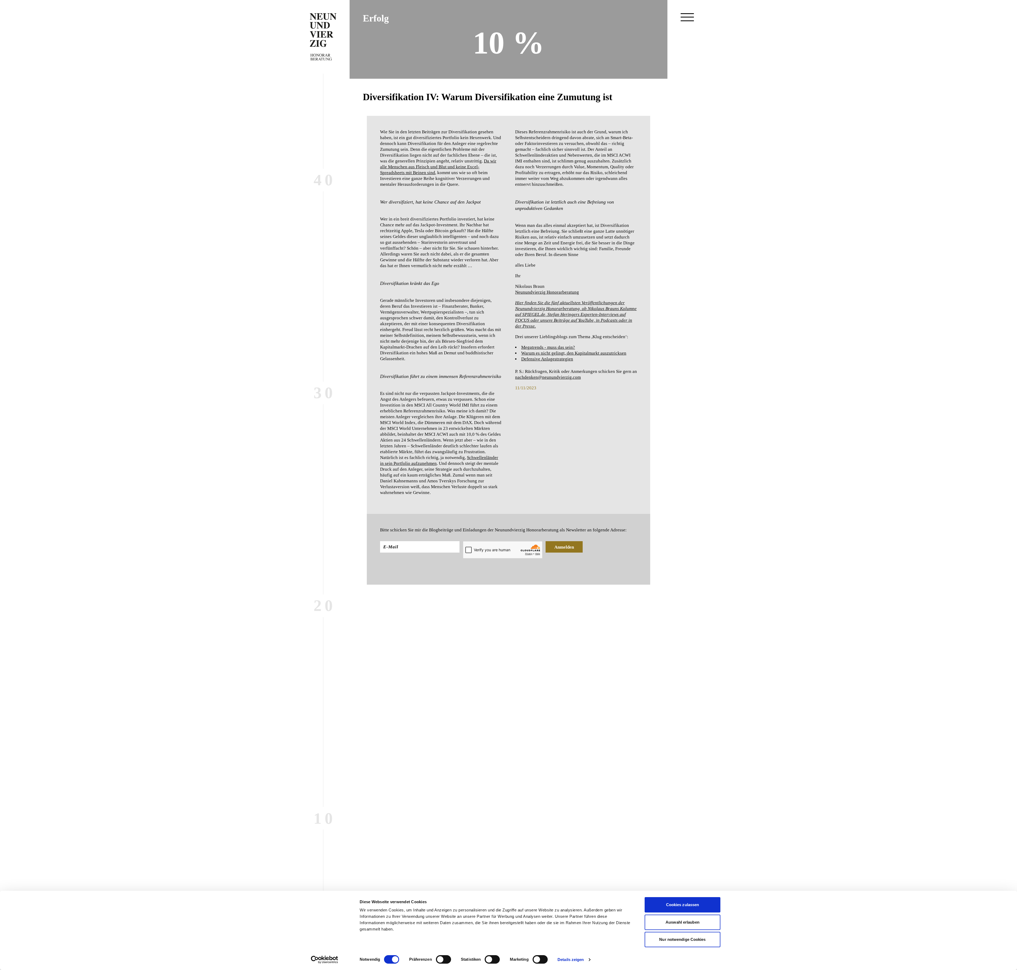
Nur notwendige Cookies (682, 939)
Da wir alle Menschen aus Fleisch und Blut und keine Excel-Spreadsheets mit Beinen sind (438, 166)
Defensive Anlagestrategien (547, 358)
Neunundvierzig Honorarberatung (547, 292)
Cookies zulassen (682, 904)
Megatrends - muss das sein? (548, 347)
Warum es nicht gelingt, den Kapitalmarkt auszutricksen (573, 353)
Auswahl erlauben (682, 922)
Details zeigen (570, 959)
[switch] (443, 959)
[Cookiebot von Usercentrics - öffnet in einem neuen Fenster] (324, 960)
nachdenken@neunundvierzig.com (548, 377)
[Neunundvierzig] (323, 37)
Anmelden (564, 547)
